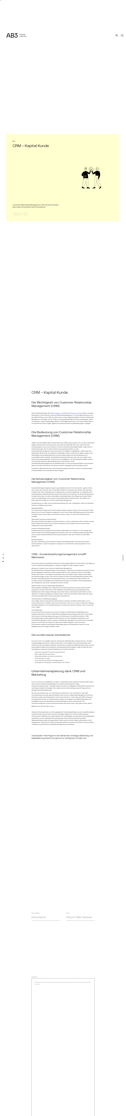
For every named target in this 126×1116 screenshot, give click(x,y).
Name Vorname (36, 913)
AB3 (53, 706)
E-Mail (68, 913)
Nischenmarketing (76, 413)
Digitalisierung (57, 413)
